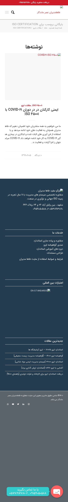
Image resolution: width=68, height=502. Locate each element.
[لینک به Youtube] (13, 404)
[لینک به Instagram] (28, 404)
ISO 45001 (37, 105)
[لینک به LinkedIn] (23, 404)
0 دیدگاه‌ (38, 155)
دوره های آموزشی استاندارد (49, 249)
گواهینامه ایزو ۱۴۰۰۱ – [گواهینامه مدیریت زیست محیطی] (38, 355)
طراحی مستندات (55, 253)
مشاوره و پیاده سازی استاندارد (48, 241)
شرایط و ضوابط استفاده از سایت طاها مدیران (41, 259)
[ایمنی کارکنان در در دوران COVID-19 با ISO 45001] (32, 76)
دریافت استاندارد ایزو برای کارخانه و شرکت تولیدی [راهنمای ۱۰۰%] (35, 374)
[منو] (7, 12)
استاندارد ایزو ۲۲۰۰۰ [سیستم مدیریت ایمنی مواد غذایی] (39, 361)
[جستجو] (12, 12)
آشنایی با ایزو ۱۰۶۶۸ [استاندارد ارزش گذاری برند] (42, 368)
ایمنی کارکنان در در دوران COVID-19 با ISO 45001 (31, 112)
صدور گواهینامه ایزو (53, 245)
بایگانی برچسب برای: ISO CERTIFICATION (37, 24)
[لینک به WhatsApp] (7, 404)
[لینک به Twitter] (18, 404)
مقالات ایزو (26, 105)
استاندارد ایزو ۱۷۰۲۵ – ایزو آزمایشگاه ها (45, 349)
